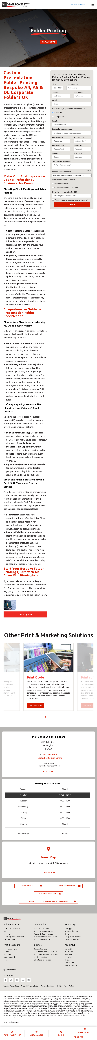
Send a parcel (28, 886)
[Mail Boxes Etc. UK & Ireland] (16, 4)
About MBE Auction (41, 929)
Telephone (59, 117)
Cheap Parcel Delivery (73, 937)
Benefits (7, 934)
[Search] (78, 1037)
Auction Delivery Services (43, 934)
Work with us (69, 949)
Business (38, 945)
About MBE (70, 945)
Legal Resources (71, 965)
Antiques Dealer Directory (43, 931)
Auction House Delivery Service (45, 937)
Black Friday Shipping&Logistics (45, 952)
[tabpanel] (48, 677)
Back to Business (40, 949)
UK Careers (69, 952)
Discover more (35, 705)
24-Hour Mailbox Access (12, 929)
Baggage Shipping (71, 931)
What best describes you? (63, 180)
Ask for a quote (85, 1032)
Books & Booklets (10, 957)
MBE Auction (40, 924)
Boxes (6, 960)
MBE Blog (68, 957)
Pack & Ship (70, 924)
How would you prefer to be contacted (68, 109)
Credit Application (40, 957)
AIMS (5, 931)
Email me (58, 113)
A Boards (7, 952)
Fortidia (71, 986)
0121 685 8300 (50, 754)
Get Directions (48, 873)
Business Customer (62, 184)
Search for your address (62, 129)
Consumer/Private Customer (66, 188)
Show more (11, 970)
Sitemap (67, 960)
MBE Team (68, 954)
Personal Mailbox (47, 894)
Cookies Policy (62, 986)
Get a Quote (48, 42)
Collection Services (72, 939)
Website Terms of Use (11, 986)
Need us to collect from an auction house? (48, 901)
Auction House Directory (43, 939)
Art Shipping (69, 929)
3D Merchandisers (10, 949)
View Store (48, 772)
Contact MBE (69, 963)
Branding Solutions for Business (46, 954)
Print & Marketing (12, 945)
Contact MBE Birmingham (50, 758)
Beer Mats (7, 954)
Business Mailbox (67, 886)
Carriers (67, 934)
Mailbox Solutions (12, 924)
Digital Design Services (42, 960)
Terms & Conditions (47, 986)
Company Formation (11, 939)
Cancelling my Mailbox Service (14, 937)
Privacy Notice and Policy (29, 986)
